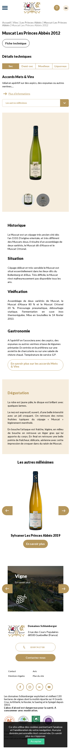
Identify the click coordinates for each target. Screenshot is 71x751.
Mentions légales (16, 676)
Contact (12, 671)
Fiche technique (15, 43)
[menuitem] (35, 103)
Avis (35, 671)
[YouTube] (49, 687)
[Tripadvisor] (39, 687)
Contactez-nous (36, 657)
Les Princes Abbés (31, 22)
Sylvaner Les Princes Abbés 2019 (35, 535)
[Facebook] (20, 687)
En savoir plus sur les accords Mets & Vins (34, 365)
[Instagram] (29, 687)
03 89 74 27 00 (37, 647)
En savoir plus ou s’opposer (43, 735)
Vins (15, 22)
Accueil (6, 22)
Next (63, 510)
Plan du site (38, 676)
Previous (7, 510)
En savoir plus (35, 543)
